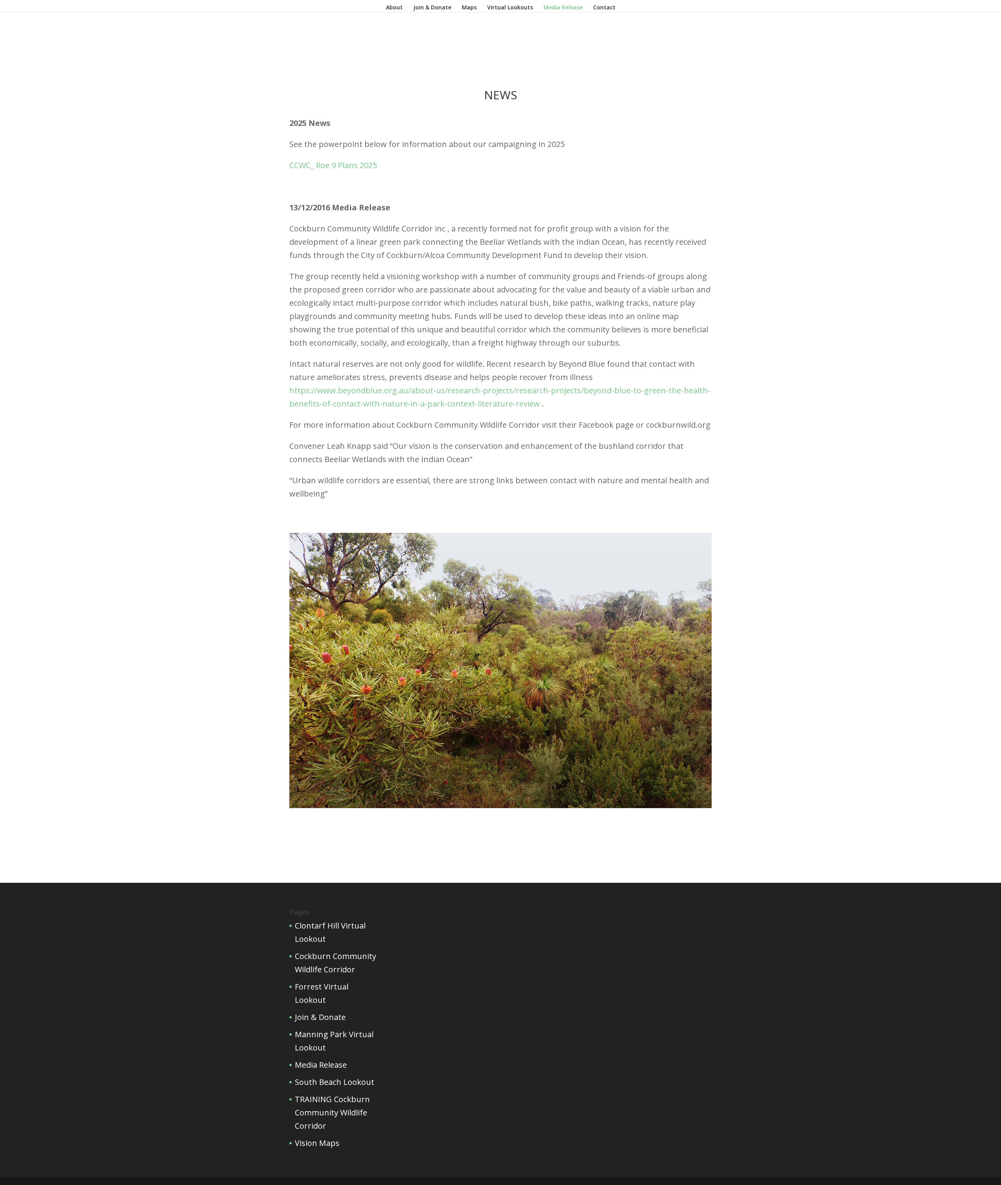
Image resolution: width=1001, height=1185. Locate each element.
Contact (604, 8)
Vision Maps (317, 1143)
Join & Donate (432, 8)
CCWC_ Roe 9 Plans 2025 (333, 165)
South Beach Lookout (334, 1082)
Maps (469, 8)
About (394, 8)
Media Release (563, 8)
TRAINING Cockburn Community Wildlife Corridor (332, 1112)
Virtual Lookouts (510, 8)
